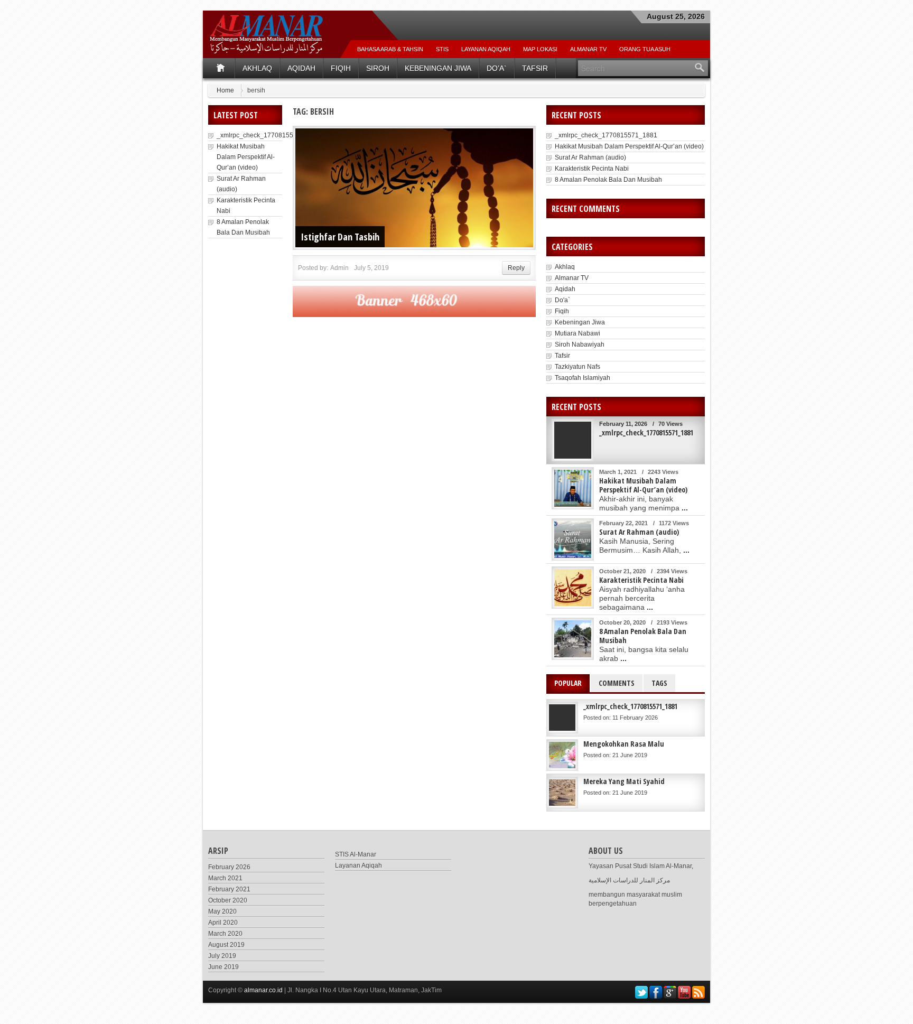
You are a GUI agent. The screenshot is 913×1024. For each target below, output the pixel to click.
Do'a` (562, 300)
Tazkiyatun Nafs (577, 366)
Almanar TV (572, 278)
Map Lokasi (540, 49)
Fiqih (341, 68)
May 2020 (222, 911)
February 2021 (229, 889)
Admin (339, 268)
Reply (516, 268)
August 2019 (226, 944)
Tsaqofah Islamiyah (582, 377)
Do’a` (497, 68)
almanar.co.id (263, 990)
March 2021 (225, 878)
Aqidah (301, 68)
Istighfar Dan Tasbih (340, 236)
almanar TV (588, 49)
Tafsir (535, 68)
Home (225, 90)
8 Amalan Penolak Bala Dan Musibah (608, 179)
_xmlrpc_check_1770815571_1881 (268, 135)
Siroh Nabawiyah (579, 344)
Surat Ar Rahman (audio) (590, 157)
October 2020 (227, 900)
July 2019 (222, 956)
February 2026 (229, 867)
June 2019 (223, 967)
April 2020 (223, 922)
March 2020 (225, 933)
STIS (442, 49)
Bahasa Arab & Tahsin (390, 49)
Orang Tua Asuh (644, 49)
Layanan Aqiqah (485, 49)
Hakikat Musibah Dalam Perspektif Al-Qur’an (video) (246, 157)
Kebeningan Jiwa (438, 68)
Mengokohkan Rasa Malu (623, 744)
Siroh (377, 68)
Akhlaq (257, 68)
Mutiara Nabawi (577, 333)
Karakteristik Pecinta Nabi (592, 168)
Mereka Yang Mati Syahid (624, 781)
